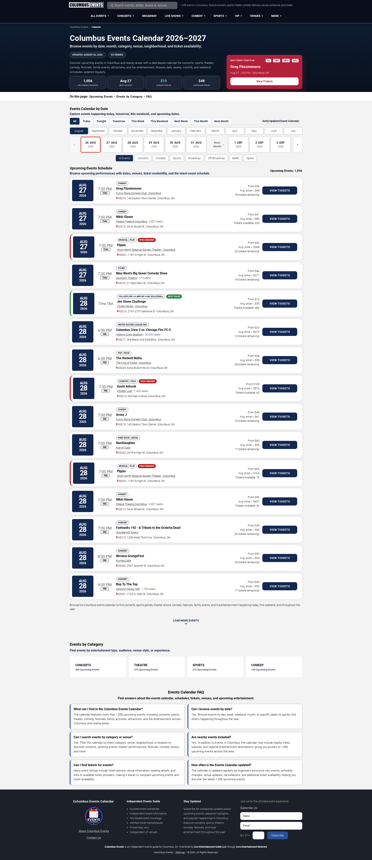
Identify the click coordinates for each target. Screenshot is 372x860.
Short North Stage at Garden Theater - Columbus (146, 249)
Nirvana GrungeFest (130, 556)
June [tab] (274, 130)
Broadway (149, 15)
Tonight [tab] (101, 121)
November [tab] (137, 130)
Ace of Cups (123, 447)
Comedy (197, 15)
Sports (219, 15)
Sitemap (180, 852)
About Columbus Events (94, 831)
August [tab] (79, 130)
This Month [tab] (201, 121)
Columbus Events (79, 27)
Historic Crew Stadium (129, 334)
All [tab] (74, 121)
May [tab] (254, 130)
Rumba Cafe (123, 560)
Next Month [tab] (221, 121)
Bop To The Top (127, 584)
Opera (250, 158)
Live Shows (173, 15)
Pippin (121, 245)
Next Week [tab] (181, 121)
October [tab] (118, 130)
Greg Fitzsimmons (128, 188)
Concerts (124, 15)
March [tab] (215, 130)
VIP (237, 15)
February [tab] (195, 130)
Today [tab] (86, 121)
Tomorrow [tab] (119, 121)
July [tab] (293, 130)
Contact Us (94, 837)
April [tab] (234, 130)
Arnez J (121, 414)
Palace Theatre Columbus (131, 221)
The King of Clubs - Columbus (133, 362)
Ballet (235, 158)
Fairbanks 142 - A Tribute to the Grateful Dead (148, 528)
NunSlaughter (125, 443)
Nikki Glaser (124, 217)
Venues (255, 15)
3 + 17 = (245, 835)
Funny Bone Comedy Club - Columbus (138, 193)
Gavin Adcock (126, 386)
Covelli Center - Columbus (132, 306)
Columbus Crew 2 (128, 330)
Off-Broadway (216, 158)
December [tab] (157, 130)
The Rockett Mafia (129, 358)
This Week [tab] (137, 121)
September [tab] (98, 130)
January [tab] (176, 130)
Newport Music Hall (128, 588)
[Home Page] (86, 5)
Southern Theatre (126, 278)
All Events (98, 15)
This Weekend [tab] (159, 121)
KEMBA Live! (124, 391)
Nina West (123, 273)
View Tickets (264, 81)
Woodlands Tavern (127, 532)
